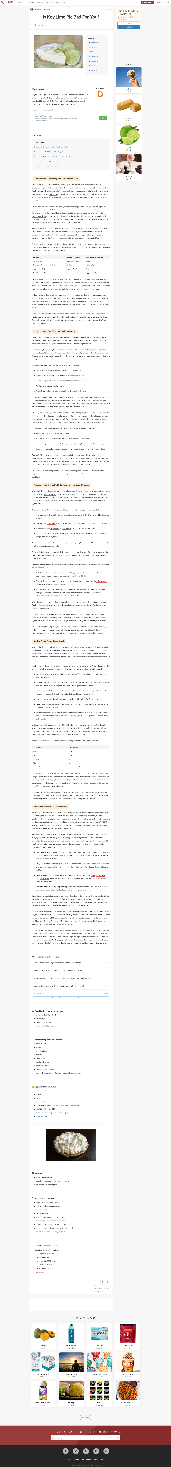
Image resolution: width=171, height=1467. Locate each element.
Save (109, 9)
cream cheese (91, 864)
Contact (88, 1459)
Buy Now (103, 118)
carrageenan (54, 528)
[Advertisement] (68, 1304)
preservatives (91, 573)
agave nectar (100, 875)
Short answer (94, 42)
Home (69, 1459)
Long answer (94, 47)
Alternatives (94, 70)
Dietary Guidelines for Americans (55, 279)
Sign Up (159, 2)
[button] (71, 962)
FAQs (92, 52)
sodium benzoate (58, 515)
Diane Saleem (106, 1286)
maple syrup (44, 878)
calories (43, 283)
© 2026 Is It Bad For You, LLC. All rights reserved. (85, 1465)
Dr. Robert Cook (45, 9)
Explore (39, 2)
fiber (64, 444)
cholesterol (53, 194)
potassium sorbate (74, 515)
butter (92, 207)
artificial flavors (50, 494)
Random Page (148, 2)
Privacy (96, 1459)
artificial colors (101, 581)
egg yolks (88, 228)
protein (69, 444)
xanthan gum (66, 528)
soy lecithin (51, 523)
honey (93, 875)
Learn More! (40, 1272)
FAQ (82, 1459)
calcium (89, 713)
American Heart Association (42, 197)
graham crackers (83, 207)
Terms (102, 1459)
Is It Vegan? (30, 2)
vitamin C (59, 716)
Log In (167, 2)
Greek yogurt (69, 864)
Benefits (93, 66)
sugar (100, 207)
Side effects (94, 56)
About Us (20, 2)
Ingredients (94, 61)
